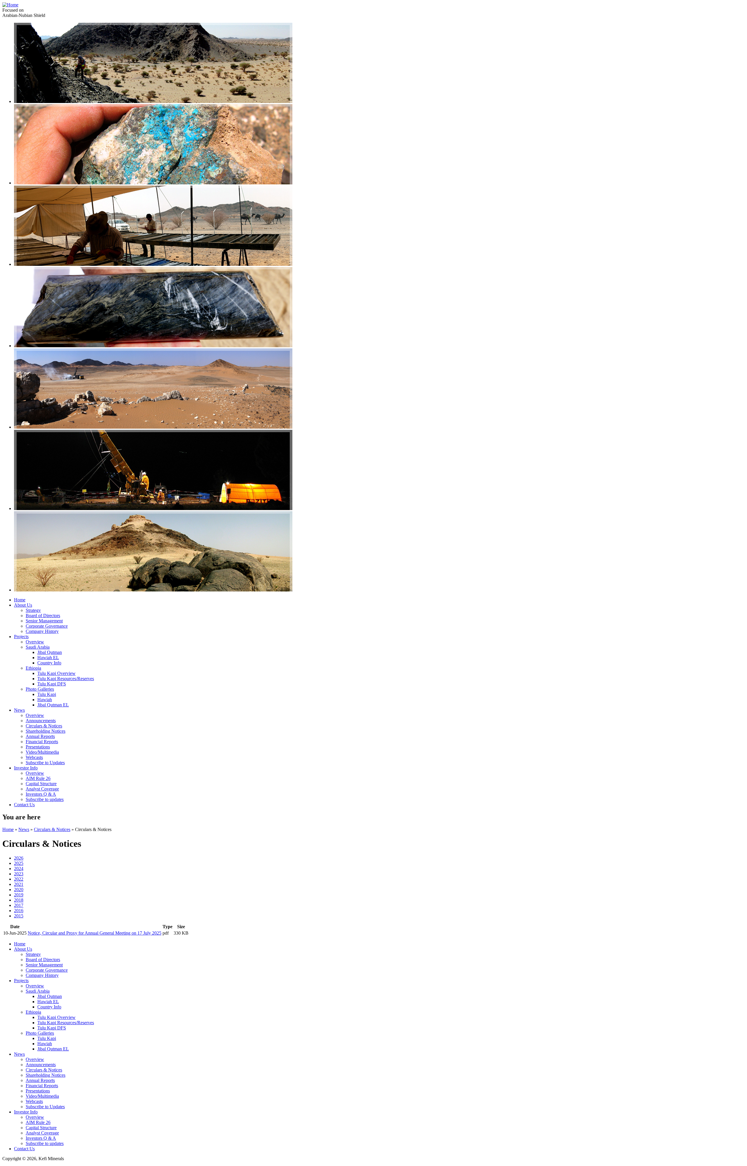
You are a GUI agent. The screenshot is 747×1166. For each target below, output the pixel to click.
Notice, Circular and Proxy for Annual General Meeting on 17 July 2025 (94, 933)
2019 (18, 894)
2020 (18, 889)
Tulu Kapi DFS (51, 683)
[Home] (10, 4)
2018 (18, 900)
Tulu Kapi (46, 694)
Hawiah (44, 699)
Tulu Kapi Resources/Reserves (65, 678)
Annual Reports (40, 736)
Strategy (33, 610)
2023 (18, 873)
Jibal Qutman (49, 652)
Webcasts (34, 757)
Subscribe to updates (45, 799)
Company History (42, 631)
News (19, 710)
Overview (35, 641)
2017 (18, 905)
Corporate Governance (47, 626)
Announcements (41, 720)
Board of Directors (43, 615)
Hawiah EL (48, 657)
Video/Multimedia (42, 752)
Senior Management (44, 620)
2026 (18, 858)
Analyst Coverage (42, 788)
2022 (18, 879)
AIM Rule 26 (38, 778)
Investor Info (26, 767)
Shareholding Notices (45, 731)
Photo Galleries (40, 689)
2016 (18, 910)
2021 (18, 884)
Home (19, 599)
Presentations (38, 746)
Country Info (49, 662)
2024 (18, 868)
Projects (21, 636)
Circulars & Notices (44, 725)
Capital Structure (41, 783)
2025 (18, 863)
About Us (23, 605)
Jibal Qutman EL (53, 704)
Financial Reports (42, 741)
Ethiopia (33, 668)
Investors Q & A (41, 794)
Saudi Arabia (38, 647)
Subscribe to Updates (45, 762)
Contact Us (24, 804)
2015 (18, 915)
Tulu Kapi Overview (56, 673)
